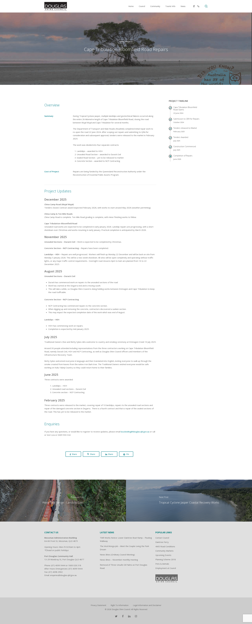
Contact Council (162, 537)
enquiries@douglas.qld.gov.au (63, 575)
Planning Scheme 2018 (165, 559)
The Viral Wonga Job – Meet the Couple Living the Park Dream (124, 548)
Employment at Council (165, 568)
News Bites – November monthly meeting (119, 559)
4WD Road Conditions (165, 546)
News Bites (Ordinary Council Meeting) (117, 554)
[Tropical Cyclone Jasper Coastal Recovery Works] (189, 500)
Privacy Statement (98, 605)
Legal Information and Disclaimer (147, 605)
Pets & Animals (162, 563)
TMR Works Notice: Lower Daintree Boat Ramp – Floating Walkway (126, 539)
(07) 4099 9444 (58, 565)
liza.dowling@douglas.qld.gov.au (135, 431)
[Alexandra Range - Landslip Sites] (63, 500)
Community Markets (164, 550)
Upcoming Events (163, 555)
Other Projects (126, 41)
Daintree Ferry (162, 542)
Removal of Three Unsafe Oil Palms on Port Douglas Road (123, 566)
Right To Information (119, 605)
